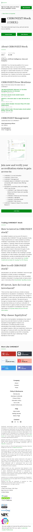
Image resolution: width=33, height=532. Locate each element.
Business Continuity (16, 396)
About (16, 383)
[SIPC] (5, 514)
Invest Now (8, 34)
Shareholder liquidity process (22, 280)
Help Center (16, 411)
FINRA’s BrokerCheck (17, 447)
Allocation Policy (16, 400)
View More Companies (8, 13)
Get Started (26, 7)
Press (16, 387)
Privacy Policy (16, 398)
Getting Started (16, 413)
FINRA (2, 443)
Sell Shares (24, 34)
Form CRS (16, 402)
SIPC (5, 443)
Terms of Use (7, 480)
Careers (16, 385)
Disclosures (16, 394)
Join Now (16, 211)
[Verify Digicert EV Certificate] (4, 506)
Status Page (16, 415)
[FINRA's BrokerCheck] (5, 510)
